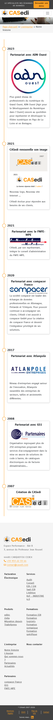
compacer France (13, 682)
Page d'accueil (10, 26)
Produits (8, 609)
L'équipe (8, 653)
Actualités (9, 666)
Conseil (30, 583)
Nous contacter (34, 644)
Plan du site (34, 712)
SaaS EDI (30, 589)
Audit (29, 579)
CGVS (23, 712)
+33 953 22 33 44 (16, 561)
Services (30, 574)
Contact (46, 712)
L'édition (31, 592)
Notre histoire (11, 650)
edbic (7, 614)
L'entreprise (27, 26)
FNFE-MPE (9, 688)
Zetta (7, 618)
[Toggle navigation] (47, 13)
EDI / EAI (31, 586)
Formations (32, 609)
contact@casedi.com (17, 564)
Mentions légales (10, 712)
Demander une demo (41, 4)
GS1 (6, 685)
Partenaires (10, 663)
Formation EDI (33, 614)
